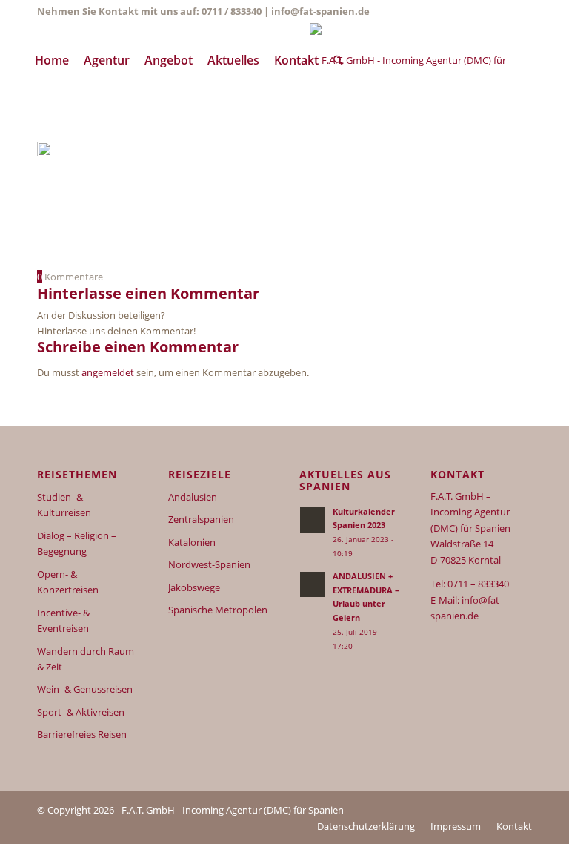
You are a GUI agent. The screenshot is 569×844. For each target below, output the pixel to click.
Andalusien (192, 497)
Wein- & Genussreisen (85, 689)
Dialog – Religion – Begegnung (76, 543)
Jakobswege (194, 587)
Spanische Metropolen (217, 609)
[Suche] (338, 60)
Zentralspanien (201, 519)
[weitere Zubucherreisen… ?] (421, 60)
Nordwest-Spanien (209, 564)
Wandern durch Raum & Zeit (85, 658)
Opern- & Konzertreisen (68, 581)
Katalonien (192, 542)
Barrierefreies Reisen (82, 734)
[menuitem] (51, 60)
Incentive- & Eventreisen (63, 620)
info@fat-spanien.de (320, 11)
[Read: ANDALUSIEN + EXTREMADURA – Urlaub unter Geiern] (312, 584)
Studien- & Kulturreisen (64, 504)
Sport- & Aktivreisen (80, 712)
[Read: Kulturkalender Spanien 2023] (312, 520)
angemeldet (107, 372)
